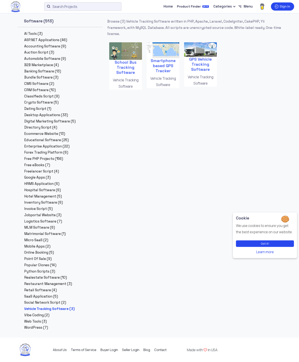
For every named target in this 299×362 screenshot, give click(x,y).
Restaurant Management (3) (48, 283)
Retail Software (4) (40, 290)
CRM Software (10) (40, 90)
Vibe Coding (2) (36, 315)
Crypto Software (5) (41, 102)
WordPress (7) (36, 327)
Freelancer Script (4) (41, 171)
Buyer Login (109, 350)
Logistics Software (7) (43, 221)
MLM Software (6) (39, 227)
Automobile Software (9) (45, 58)
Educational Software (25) (46, 140)
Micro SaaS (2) (36, 240)
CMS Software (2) (39, 83)
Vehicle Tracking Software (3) (49, 308)
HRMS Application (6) (41, 183)
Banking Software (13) (42, 71)
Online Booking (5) (39, 252)
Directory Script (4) (40, 127)
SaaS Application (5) (41, 296)
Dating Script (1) (37, 108)
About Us (60, 350)
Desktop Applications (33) (46, 115)
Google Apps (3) (37, 177)
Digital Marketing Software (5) (50, 121)
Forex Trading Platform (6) (46, 152)
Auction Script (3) (39, 52)
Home (168, 6)
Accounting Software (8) (45, 46)
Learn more (265, 252)
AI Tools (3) (33, 33)
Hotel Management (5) (43, 196)
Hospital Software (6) (42, 190)
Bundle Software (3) (41, 77)
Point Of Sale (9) (38, 258)
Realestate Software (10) (45, 277)
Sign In (285, 6)
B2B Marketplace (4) (41, 65)
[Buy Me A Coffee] (262, 6)
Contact (160, 350)
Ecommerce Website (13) (44, 133)
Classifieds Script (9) (41, 96)
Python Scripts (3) (39, 271)
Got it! (265, 243)
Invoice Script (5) (38, 208)
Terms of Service (83, 350)
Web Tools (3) (35, 321)
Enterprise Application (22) (47, 146)
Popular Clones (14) (40, 265)
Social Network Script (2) (45, 302)
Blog (146, 350)
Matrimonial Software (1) (45, 233)
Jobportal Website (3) (42, 215)
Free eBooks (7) (37, 165)
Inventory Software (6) (43, 202)
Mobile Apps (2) (37, 246)
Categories (222, 6)
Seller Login (130, 350)
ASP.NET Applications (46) (45, 40)
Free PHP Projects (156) (43, 158)
